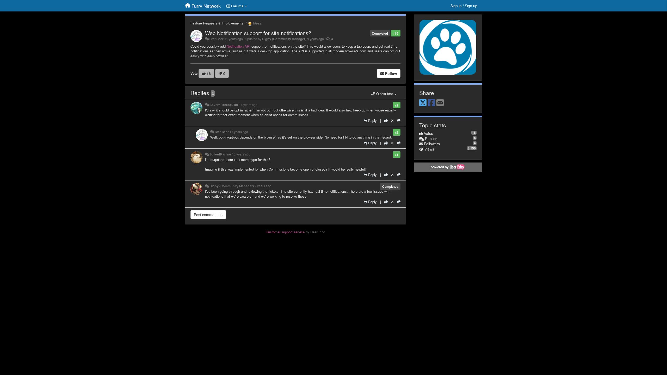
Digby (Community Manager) (284, 38)
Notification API (238, 46)
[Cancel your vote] (392, 120)
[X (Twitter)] (423, 102)
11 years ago (248, 104)
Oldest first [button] (384, 93)
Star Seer (216, 38)
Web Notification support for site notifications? (258, 33)
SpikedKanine (220, 154)
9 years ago (263, 186)
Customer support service (285, 231)
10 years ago (241, 154)
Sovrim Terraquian (223, 104)
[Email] (440, 102)
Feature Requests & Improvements (216, 23)
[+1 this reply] (386, 120)
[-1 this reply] (398, 120)
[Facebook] (431, 102)
